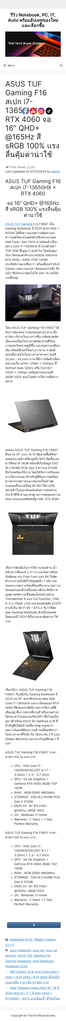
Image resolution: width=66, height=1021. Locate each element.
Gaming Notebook (18, 961)
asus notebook (20, 950)
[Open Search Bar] (61, 65)
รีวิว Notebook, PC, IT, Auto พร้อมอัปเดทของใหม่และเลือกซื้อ (33, 20)
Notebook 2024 (16, 966)
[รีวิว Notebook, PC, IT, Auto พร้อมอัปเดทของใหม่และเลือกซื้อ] (33, 44)
